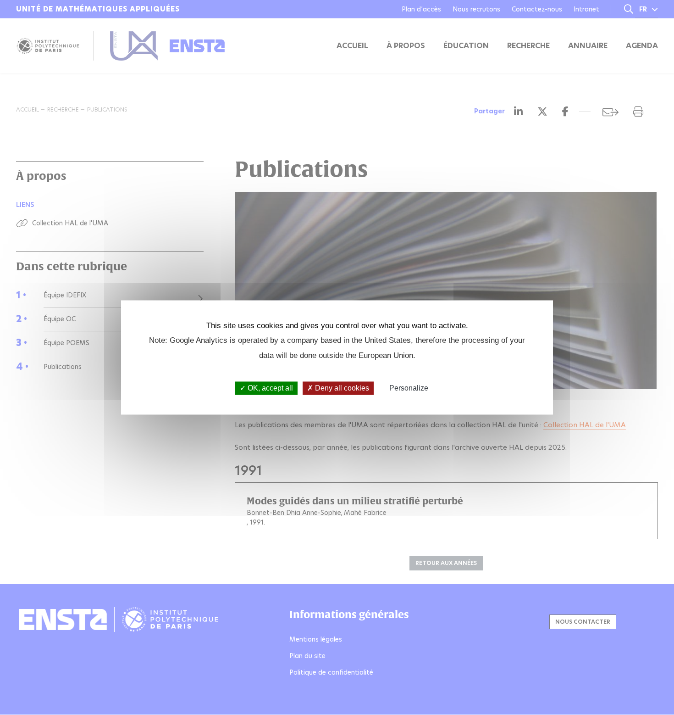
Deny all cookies (341, 388)
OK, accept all (269, 388)
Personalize (408, 388)
